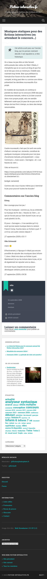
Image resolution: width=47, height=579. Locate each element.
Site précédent (8, 559)
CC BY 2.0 (33, 528)
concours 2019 (21, 410)
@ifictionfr (12, 466)
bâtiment (15, 405)
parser (29, 423)
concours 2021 (11, 413)
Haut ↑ (42, 575)
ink (30, 420)
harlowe (7, 418)
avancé (8, 405)
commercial (8, 408)
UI (6, 433)
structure (8, 431)
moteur (23, 423)
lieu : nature (9, 423)
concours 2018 (10, 410)
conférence (34, 413)
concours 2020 (31, 410)
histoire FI (16, 417)
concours (32, 407)
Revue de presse (9, 509)
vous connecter (20, 329)
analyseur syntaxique (21, 402)
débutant (10, 415)
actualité (10, 399)
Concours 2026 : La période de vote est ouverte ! (24, 355)
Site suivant (7, 563)
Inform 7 (23, 420)
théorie (14, 431)
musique (11, 307)
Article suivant (13, 318)
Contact (6, 516)
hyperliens (24, 418)
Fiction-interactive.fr (24, 6)
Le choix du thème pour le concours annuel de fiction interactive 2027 (23, 347)
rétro (24, 426)
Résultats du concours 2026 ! (17, 351)
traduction (21, 431)
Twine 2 (36, 431)
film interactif (27, 415)
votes (25, 433)
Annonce (11, 304)
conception (19, 407)
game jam (35, 415)
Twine (29, 430)
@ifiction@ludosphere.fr (20, 462)
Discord (5, 482)
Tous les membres (10, 566)
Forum (4, 486)
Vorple (20, 433)
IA (29, 418)
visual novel (12, 433)
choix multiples (27, 404)
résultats (18, 426)
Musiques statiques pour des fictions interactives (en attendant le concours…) (23, 34)
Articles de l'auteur (12, 290)
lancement (36, 421)
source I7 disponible (29, 428)
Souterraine (11, 367)
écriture (30, 433)
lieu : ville (18, 423)
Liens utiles (7, 502)
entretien (19, 415)
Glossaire (7, 513)
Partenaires (7, 505)
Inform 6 (11, 420)
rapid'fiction (10, 426)
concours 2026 (24, 412)
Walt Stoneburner (21, 528)
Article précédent (14, 314)
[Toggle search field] (43, 20)
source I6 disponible (13, 428)
